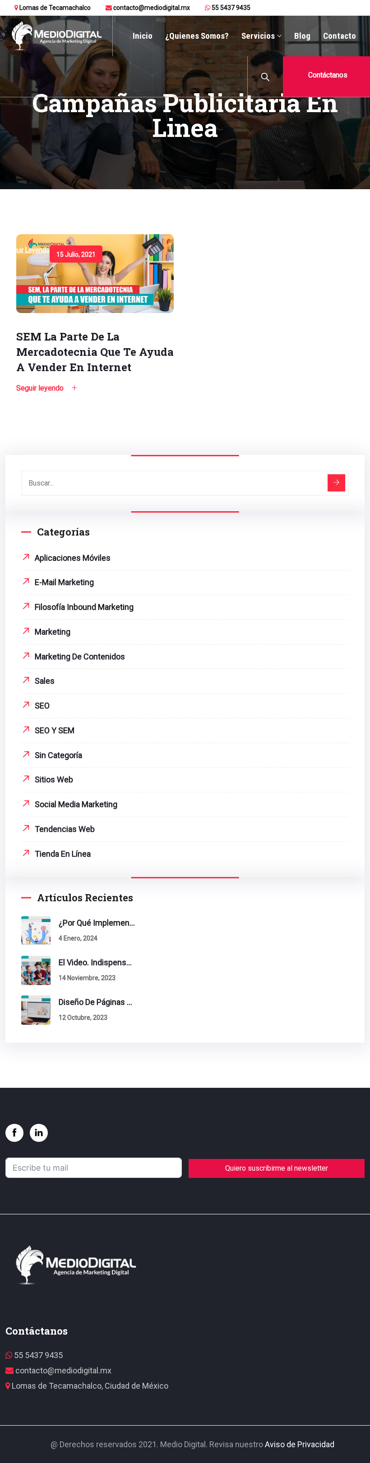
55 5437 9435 (230, 7)
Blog (302, 36)
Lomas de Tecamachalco (54, 7)
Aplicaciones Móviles (73, 558)
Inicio (143, 36)
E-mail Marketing (64, 582)
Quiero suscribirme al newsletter (276, 1168)
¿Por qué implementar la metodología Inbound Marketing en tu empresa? (97, 922)
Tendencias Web (65, 829)
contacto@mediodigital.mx (151, 7)
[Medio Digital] (56, 36)
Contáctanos (326, 75)
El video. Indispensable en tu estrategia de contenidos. (97, 962)
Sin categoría (58, 755)
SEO (42, 705)
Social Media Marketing (76, 804)
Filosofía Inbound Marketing (84, 607)
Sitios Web (54, 779)
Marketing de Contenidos (80, 656)
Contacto (339, 36)
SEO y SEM (54, 730)
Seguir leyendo (27, 250)
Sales (45, 681)
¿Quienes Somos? (197, 36)
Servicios (258, 36)
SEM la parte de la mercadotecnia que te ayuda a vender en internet (95, 351)
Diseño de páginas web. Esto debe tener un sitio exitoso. (97, 1002)
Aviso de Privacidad (299, 1444)
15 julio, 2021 (76, 254)
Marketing (52, 631)
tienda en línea (63, 854)
